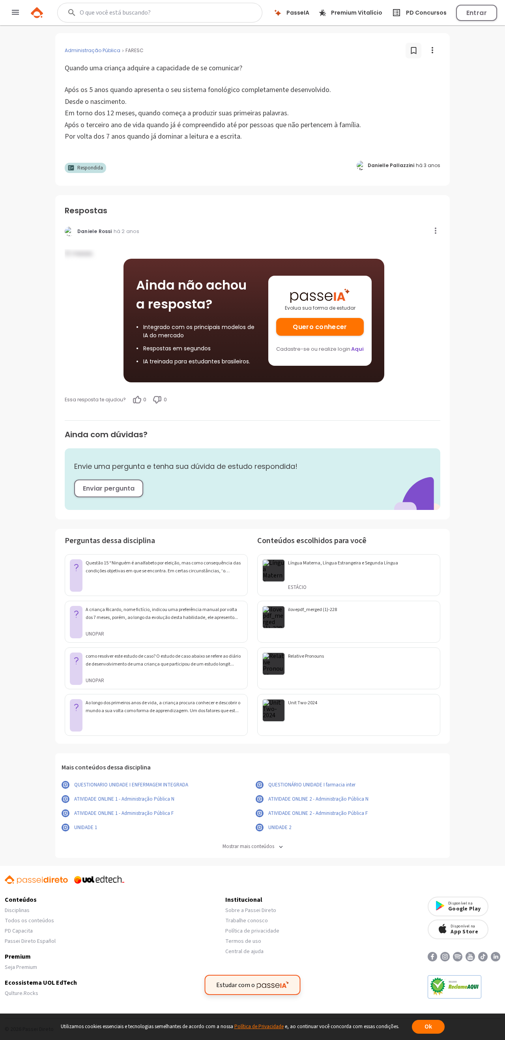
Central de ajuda (244, 951)
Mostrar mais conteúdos (248, 846)
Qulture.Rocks (21, 993)
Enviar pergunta (109, 488)
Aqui (357, 349)
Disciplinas (17, 910)
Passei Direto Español (30, 941)
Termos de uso (243, 941)
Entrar (476, 12)
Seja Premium (21, 967)
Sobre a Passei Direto (250, 910)
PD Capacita (19, 931)
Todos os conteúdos (29, 920)
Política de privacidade (252, 931)
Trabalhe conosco (246, 920)
